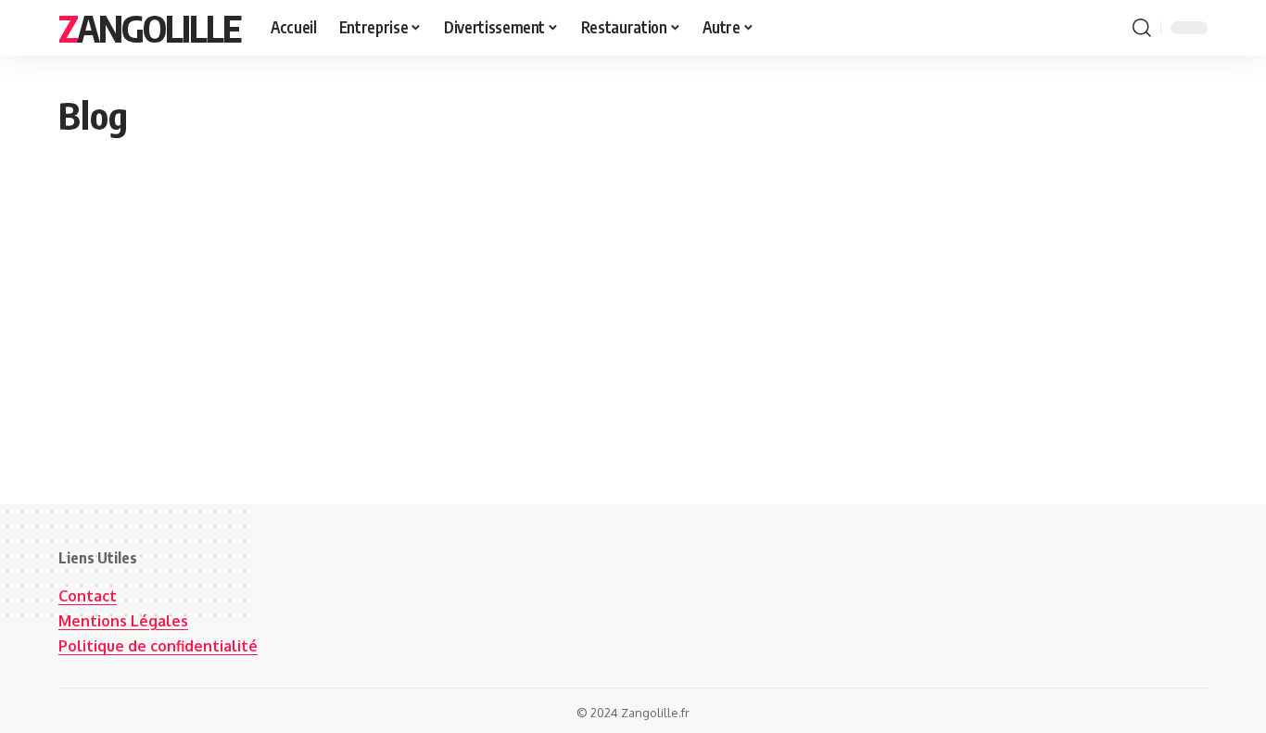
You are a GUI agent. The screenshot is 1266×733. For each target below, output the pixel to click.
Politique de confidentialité (158, 646)
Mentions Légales (123, 621)
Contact (87, 596)
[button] (1142, 28)
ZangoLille (149, 28)
